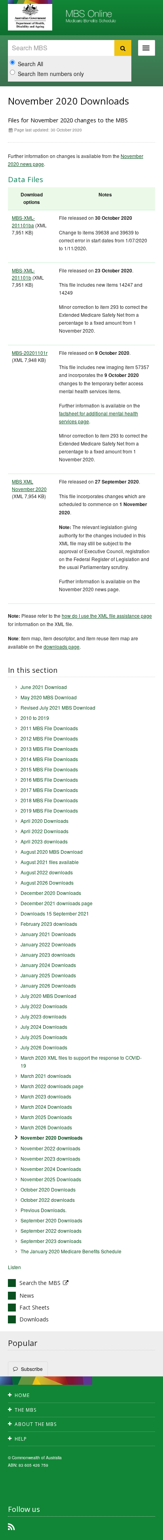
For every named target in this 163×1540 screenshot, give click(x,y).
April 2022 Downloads (44, 831)
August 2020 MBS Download (52, 851)
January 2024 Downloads (48, 964)
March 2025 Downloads (46, 1117)
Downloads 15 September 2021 (55, 913)
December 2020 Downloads (51, 892)
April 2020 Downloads (44, 820)
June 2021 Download (44, 686)
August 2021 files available (50, 862)
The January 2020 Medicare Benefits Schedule (71, 1251)
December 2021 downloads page (57, 903)
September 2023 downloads (51, 1240)
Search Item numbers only (51, 74)
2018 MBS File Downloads (49, 800)
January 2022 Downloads (48, 944)
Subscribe (32, 1368)
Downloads (34, 1319)
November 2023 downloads (50, 1158)
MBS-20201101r (29, 352)
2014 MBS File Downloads (49, 759)
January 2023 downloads (48, 954)
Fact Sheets (34, 1307)
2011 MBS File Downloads (49, 728)
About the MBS (36, 1424)
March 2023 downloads (46, 1096)
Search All (30, 64)
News (26, 1295)
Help (21, 1438)
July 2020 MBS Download (48, 995)
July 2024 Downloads (44, 1026)
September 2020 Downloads (51, 1220)
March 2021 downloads (46, 1075)
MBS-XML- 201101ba (23, 221)
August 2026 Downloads (47, 882)
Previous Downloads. (43, 1210)
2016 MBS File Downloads (49, 779)
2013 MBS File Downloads (49, 748)
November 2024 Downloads (51, 1168)
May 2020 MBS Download (49, 697)
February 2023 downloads (49, 923)
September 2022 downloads (51, 1230)
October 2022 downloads (48, 1199)
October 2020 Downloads (48, 1189)
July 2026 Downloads (44, 1047)
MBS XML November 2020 (29, 485)
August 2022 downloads (47, 872)
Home (22, 1395)
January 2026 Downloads (48, 985)
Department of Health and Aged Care (30, 16)
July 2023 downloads (43, 1016)
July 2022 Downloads (44, 1006)
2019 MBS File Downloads (49, 810)
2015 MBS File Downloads (49, 769)
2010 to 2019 (35, 717)
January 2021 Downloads (48, 934)
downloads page (62, 646)
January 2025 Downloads (48, 975)
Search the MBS (40, 1283)
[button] (139, 1532)
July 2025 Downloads (44, 1037)
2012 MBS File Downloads (49, 738)
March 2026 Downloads (46, 1127)
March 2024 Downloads (46, 1106)
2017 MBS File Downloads (49, 789)
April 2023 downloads (44, 841)
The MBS (26, 1410)
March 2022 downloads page (52, 1086)
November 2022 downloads (50, 1148)
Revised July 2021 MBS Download (58, 707)
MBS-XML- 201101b (23, 274)
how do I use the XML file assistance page (107, 615)
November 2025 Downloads (51, 1179)
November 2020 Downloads (52, 1138)
